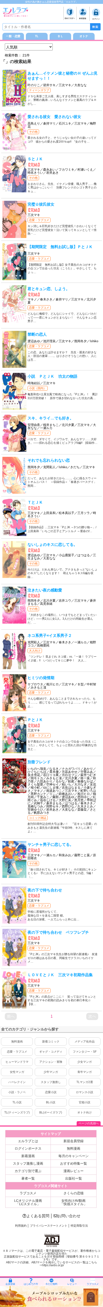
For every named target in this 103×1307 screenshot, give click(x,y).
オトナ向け (84, 1112)
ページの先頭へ (89, 1123)
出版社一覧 (73, 1178)
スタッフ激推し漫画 (28, 1163)
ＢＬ (60, 36)
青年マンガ (84, 1072)
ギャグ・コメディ (50, 1051)
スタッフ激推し (51, 1082)
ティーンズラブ (39, 90)
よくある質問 (37, 1216)
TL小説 (17, 1102)
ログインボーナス (28, 1148)
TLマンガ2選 (84, 1082)
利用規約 (21, 1225)
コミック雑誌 (37, 818)
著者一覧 (28, 1178)
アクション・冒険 (50, 1062)
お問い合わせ (68, 1216)
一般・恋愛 (13, 36)
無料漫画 (17, 1041)
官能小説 (84, 1102)
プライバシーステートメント (48, 1225)
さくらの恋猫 (73, 1193)
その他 (33, 131)
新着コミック (50, 1041)
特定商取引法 (79, 1225)
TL (36, 36)
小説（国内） (37, 388)
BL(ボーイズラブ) (50, 1112)
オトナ (84, 36)
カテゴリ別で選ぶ (28, 1171)
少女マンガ (84, 1062)
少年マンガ (51, 1072)
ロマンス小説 (84, 1092)
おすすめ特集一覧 (73, 1163)
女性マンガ (17, 1072)
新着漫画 (28, 1156)
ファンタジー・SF (85, 1051)
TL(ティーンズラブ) (17, 1112)
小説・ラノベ (17, 1092)
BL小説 (50, 1102)
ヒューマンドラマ (17, 1062)
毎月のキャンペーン (73, 1156)
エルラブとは (28, 1141)
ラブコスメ (28, 1193)
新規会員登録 (73, 1141)
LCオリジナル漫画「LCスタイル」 (28, 1202)
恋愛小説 (51, 1092)
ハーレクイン (17, 1082)
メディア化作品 (84, 1041)
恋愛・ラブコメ (39, 220)
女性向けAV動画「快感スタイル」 (73, 1202)
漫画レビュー (73, 1171)
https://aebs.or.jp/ (53, 1265)
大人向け (34, 650)
